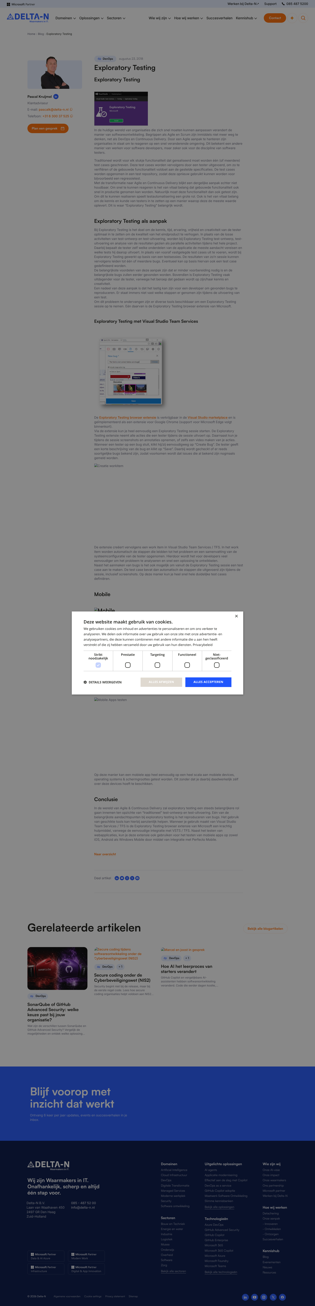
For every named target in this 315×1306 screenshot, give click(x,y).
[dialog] (157, 653)
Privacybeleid (203, 645)
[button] (103, 682)
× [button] (236, 616)
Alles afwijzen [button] (161, 682)
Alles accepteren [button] (208, 682)
